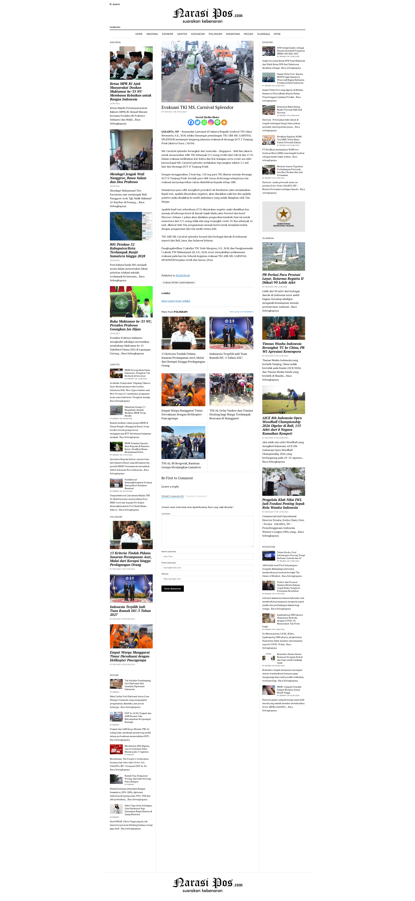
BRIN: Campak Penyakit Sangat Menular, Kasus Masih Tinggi (289, 689)
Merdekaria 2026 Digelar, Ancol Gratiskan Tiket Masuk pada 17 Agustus (137, 748)
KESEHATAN (198, 33)
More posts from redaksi (175, 301)
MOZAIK (248, 33)
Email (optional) (168, 562)
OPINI (277, 33)
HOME (138, 33)
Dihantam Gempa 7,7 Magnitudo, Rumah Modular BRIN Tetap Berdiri (135, 411)
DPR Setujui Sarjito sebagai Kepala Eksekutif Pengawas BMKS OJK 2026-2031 (291, 50)
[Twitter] (198, 122)
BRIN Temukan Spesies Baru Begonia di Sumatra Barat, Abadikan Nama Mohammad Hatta (137, 447)
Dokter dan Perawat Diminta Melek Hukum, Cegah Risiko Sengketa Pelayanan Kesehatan (288, 586)
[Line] (217, 122)
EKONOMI (167, 33)
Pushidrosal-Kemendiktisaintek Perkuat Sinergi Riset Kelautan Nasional (138, 484)
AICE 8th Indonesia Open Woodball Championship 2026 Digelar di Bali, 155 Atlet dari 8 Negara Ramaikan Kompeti (282, 425)
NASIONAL (152, 33)
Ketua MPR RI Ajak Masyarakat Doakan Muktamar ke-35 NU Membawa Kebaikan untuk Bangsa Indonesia (130, 91)
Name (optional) (168, 551)
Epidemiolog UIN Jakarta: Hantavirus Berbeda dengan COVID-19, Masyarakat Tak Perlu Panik (282, 620)
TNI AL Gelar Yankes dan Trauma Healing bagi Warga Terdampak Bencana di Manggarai (231, 414)
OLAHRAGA (263, 33)
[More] (224, 122)
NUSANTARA (233, 33)
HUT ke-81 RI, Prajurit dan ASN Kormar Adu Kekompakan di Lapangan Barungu (138, 717)
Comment (165, 513)
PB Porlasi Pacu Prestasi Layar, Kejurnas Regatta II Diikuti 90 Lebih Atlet (282, 278)
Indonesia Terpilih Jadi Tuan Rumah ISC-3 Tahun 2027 (130, 610)
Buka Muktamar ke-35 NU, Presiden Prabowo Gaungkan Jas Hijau (131, 325)
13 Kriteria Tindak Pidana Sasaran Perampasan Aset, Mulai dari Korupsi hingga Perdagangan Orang (130, 559)
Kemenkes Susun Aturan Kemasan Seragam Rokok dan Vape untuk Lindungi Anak (290, 658)
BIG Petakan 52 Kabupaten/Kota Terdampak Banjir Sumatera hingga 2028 (127, 250)
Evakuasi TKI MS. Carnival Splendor (178, 282)
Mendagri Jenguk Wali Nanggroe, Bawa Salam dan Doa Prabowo (128, 178)
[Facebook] (191, 122)
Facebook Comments (196, 496)
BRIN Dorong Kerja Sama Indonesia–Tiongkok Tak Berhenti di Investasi (137, 373)
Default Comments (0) (172, 496)
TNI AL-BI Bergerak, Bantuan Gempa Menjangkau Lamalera (181, 465)
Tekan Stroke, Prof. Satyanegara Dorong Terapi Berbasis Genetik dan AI (291, 555)
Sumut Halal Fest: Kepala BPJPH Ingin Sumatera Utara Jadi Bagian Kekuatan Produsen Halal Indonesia (290, 78)
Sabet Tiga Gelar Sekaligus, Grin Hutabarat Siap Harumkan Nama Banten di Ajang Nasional (138, 810)
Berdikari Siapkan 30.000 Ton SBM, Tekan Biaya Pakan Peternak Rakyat (289, 139)
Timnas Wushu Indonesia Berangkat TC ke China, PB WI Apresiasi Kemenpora (283, 347)
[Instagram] (211, 122)
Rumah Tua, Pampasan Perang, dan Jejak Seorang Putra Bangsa (138, 778)
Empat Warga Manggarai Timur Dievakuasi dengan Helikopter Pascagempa (130, 656)
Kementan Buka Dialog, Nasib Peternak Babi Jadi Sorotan (289, 109)
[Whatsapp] (204, 122)
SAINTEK (182, 33)
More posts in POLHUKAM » (242, 311)
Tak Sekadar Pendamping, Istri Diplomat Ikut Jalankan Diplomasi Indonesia (138, 685)
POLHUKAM (215, 33)
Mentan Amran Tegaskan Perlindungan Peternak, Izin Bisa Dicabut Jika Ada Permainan (290, 171)
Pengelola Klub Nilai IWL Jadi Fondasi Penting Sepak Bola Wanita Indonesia (283, 503)
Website (164, 574)
